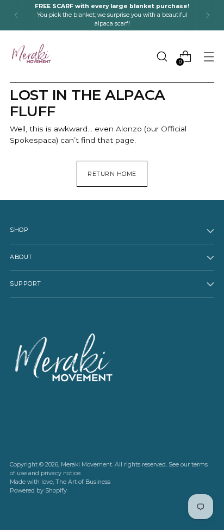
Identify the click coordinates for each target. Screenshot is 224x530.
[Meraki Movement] (31, 56)
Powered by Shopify (38, 490)
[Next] (208, 15)
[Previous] (16, 15)
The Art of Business (82, 481)
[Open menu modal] (208, 57)
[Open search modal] (162, 57)
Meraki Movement (86, 464)
